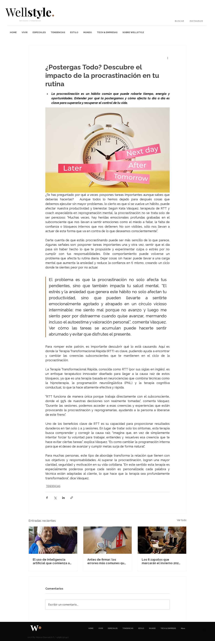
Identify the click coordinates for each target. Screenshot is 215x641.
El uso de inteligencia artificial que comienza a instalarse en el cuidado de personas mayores (51, 561)
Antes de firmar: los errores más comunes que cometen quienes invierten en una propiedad (106, 561)
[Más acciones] (168, 58)
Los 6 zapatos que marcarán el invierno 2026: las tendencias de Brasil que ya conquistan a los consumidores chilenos (161, 561)
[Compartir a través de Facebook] (47, 497)
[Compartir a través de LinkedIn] (63, 497)
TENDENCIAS (53, 486)
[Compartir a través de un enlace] (71, 497)
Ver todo (181, 520)
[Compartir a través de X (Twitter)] (55, 497)
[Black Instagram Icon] (204, 630)
